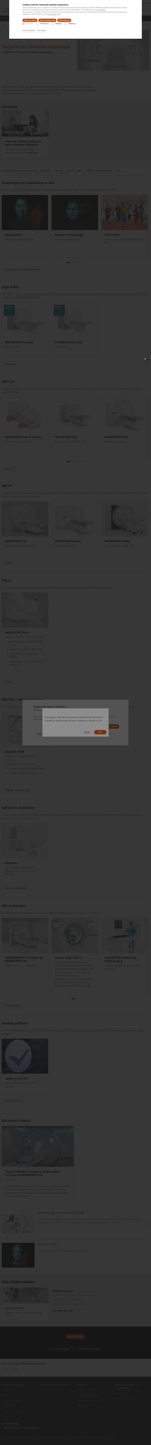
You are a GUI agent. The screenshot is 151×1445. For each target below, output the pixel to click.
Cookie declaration (28, 30)
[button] (147, 360)
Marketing (72, 24)
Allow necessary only (47, 20)
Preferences (44, 24)
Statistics (58, 24)
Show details (41, 30)
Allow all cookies (30, 20)
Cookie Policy (100, 10)
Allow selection (64, 20)
